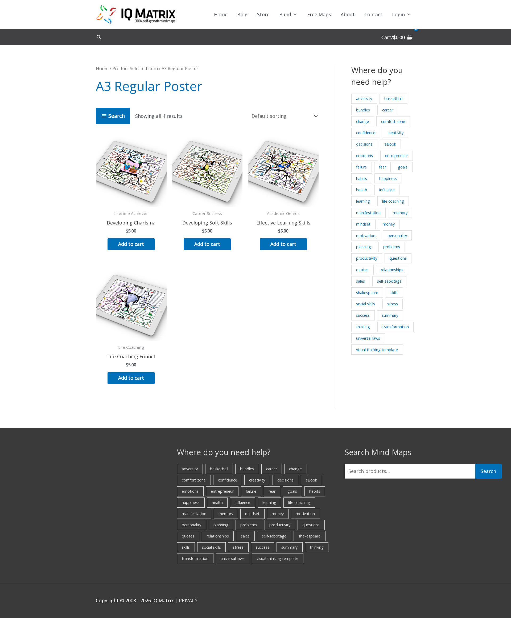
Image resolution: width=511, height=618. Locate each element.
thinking (363, 326)
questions (398, 258)
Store (263, 14)
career (387, 110)
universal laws (368, 338)
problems (391, 246)
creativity (395, 132)
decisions (364, 144)
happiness (388, 178)
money (389, 224)
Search (488, 471)
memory (400, 212)
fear (382, 167)
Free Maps (319, 14)
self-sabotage (389, 281)
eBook (390, 144)
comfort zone (393, 121)
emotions (364, 155)
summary (390, 315)
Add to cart (131, 244)
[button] (99, 37)
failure (361, 167)
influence (387, 189)
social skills (365, 303)
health (361, 189)
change (362, 121)
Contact (373, 14)
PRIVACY (188, 600)
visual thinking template (377, 349)
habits (361, 178)
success (363, 315)
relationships (392, 269)
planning (363, 246)
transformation (395, 326)
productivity (366, 258)
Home (221, 14)
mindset (363, 224)
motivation (365, 235)
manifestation (368, 212)
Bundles (288, 14)
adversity (364, 98)
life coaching (393, 201)
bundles (363, 110)
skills (394, 292)
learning (363, 201)
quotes (362, 269)
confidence (365, 132)
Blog (242, 14)
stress (392, 303)
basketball (393, 98)
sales (360, 281)
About (348, 14)
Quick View (131, 202)
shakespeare (367, 292)
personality (397, 235)
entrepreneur (396, 155)
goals (402, 167)
